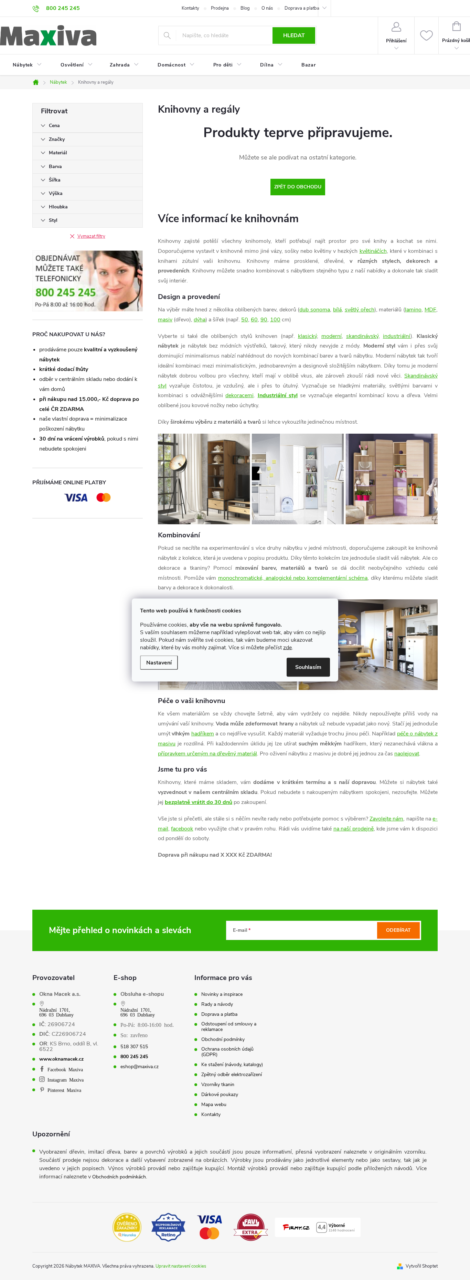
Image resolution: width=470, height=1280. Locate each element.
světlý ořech (359, 309)
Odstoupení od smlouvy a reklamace (228, 1026)
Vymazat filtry (91, 236)
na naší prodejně (353, 829)
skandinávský (362, 336)
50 (244, 319)
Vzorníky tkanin (217, 1084)
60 (254, 319)
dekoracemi (239, 395)
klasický (307, 336)
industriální (396, 336)
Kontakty (190, 8)
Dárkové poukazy (219, 1094)
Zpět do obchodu (297, 187)
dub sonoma (314, 309)
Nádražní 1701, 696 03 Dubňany (56, 1012)
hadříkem (202, 733)
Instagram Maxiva (65, 1079)
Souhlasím (308, 667)
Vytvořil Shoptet (422, 1266)
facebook (182, 829)
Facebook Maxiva (65, 1069)
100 (275, 319)
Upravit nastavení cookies (181, 1266)
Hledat (294, 35)
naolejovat (406, 753)
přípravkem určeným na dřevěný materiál (207, 753)
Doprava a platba (302, 8)
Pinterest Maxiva (64, 1089)
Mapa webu (213, 1104)
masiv (165, 319)
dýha (199, 319)
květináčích (373, 251)
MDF (430, 309)
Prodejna (220, 8)
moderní (331, 336)
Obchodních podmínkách (119, 1177)
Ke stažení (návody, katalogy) (232, 1064)
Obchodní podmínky (223, 1039)
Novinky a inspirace (222, 994)
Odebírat (398, 930)
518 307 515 (134, 1047)
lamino (413, 309)
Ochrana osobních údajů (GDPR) (227, 1051)
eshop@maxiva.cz (139, 1067)
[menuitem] (23, 65)
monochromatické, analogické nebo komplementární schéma (293, 578)
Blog (245, 8)
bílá (337, 309)
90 (263, 319)
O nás (267, 8)
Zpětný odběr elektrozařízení (231, 1074)
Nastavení (159, 663)
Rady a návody (217, 1004)
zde (287, 647)
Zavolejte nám (386, 819)
